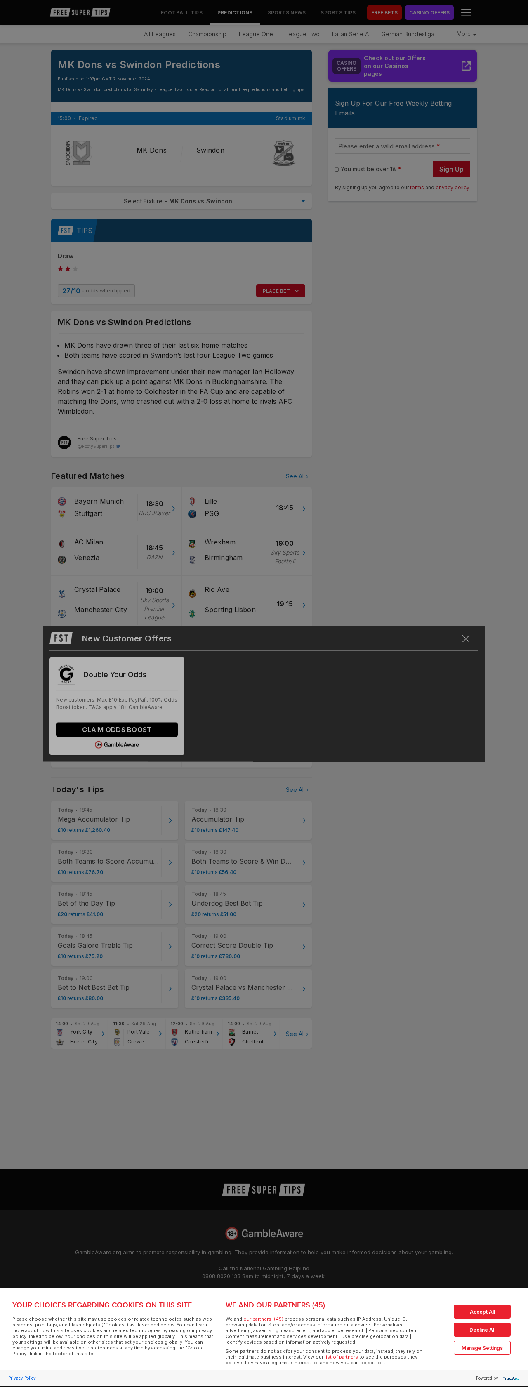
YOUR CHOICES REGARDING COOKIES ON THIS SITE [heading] (102, 1304)
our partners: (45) (263, 1319)
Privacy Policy (22, 1377)
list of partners (341, 1357)
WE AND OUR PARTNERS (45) (275, 1304)
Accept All (482, 1312)
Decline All (482, 1330)
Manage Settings (482, 1348)
